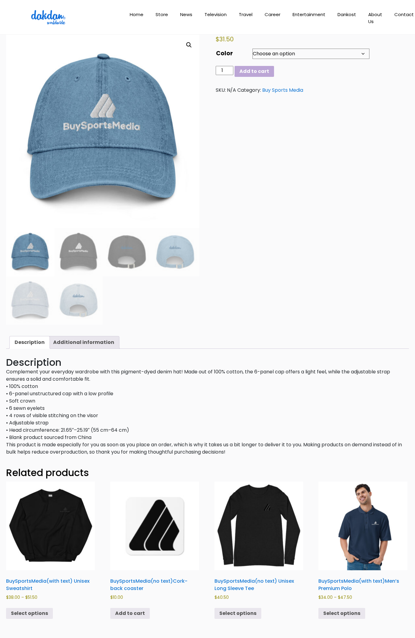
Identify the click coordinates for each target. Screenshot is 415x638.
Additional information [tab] (83, 342)
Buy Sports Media (282, 90)
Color (224, 53)
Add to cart (254, 71)
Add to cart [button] (130, 613)
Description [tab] (30, 342)
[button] (188, 44)
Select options (29, 613)
